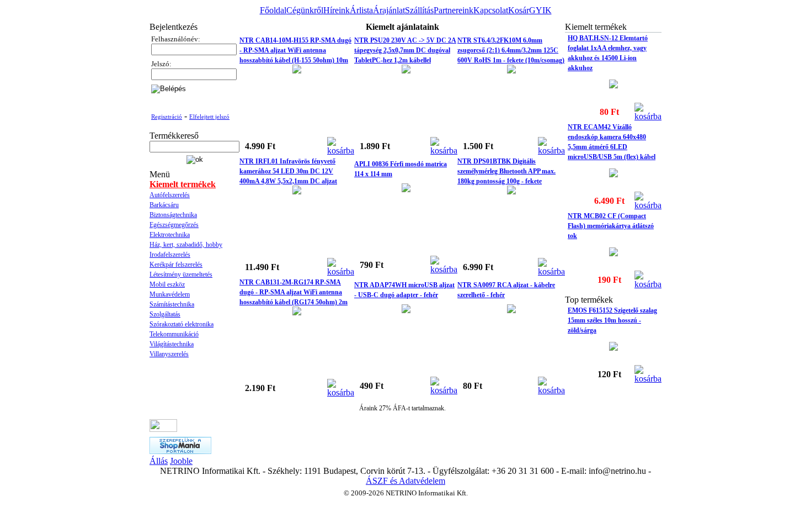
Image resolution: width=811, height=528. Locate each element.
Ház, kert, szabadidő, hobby (186, 245)
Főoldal (273, 10)
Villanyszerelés (169, 354)
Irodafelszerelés (170, 254)
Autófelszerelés (170, 195)
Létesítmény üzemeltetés (181, 274)
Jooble (181, 461)
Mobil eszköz (167, 284)
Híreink (336, 10)
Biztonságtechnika (173, 215)
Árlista (361, 10)
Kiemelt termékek (183, 184)
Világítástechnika (172, 344)
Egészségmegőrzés (174, 225)
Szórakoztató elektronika (182, 324)
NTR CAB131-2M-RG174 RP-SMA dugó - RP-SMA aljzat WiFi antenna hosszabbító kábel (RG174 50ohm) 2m (293, 292)
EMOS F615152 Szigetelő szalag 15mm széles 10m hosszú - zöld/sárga (612, 320)
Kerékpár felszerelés (176, 264)
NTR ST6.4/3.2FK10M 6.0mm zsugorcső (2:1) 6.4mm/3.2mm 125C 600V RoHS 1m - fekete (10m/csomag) (510, 50)
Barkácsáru (164, 205)
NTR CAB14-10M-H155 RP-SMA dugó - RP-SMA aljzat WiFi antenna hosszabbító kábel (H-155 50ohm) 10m (295, 50)
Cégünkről (304, 10)
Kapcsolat (490, 10)
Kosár (518, 10)
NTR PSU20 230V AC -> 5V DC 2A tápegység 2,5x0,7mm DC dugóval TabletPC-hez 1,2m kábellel (405, 50)
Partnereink (453, 10)
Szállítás (419, 10)
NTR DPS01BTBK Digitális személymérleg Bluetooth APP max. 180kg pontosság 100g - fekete (506, 171)
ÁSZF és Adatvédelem (405, 480)
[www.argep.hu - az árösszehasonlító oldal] (163, 429)
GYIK (540, 10)
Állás (159, 461)
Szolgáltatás (165, 314)
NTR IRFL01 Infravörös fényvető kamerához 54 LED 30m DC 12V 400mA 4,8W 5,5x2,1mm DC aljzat (288, 171)
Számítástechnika (172, 304)
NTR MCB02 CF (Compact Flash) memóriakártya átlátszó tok (611, 226)
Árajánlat (389, 10)
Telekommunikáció (174, 334)
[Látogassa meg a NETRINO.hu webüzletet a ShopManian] (180, 451)
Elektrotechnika (170, 235)
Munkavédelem (170, 294)
